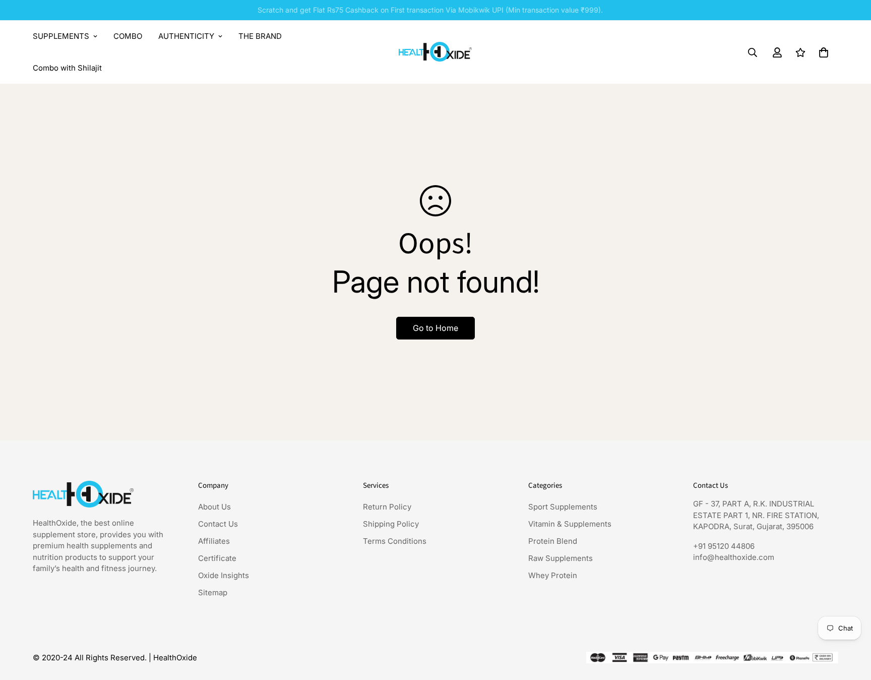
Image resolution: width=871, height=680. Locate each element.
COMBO (127, 36)
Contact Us (218, 524)
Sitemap (212, 592)
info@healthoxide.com (733, 557)
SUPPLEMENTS (61, 36)
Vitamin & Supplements (569, 524)
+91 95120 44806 (724, 546)
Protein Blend (552, 541)
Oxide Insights (223, 575)
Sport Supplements (562, 507)
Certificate (217, 558)
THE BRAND (260, 36)
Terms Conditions (394, 541)
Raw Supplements (560, 558)
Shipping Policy (391, 524)
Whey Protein (552, 575)
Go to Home (435, 328)
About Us (214, 507)
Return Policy (387, 507)
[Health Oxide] (435, 52)
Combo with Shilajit (67, 68)
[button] (823, 52)
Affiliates (214, 541)
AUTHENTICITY (186, 36)
